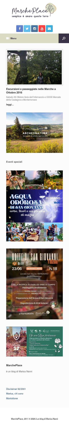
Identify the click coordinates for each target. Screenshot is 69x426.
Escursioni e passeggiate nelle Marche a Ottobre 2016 (31, 90)
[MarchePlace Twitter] (27, 28)
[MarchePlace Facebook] (19, 28)
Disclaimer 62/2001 (16, 389)
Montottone (12, 398)
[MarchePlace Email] (49, 28)
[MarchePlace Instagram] (34, 28)
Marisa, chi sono (14, 393)
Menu (13, 38)
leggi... (10, 104)
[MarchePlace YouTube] (42, 28)
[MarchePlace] (34, 10)
